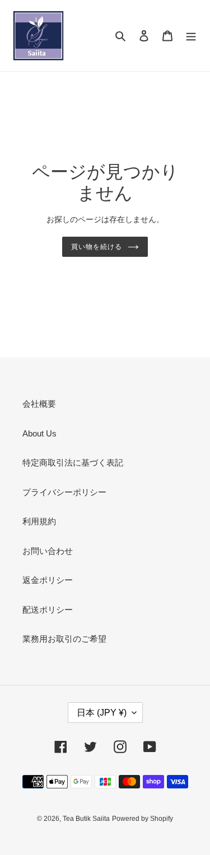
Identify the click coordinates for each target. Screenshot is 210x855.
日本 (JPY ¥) (102, 712)
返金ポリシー (47, 580)
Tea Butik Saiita (86, 819)
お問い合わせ (47, 551)
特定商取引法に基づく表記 (72, 462)
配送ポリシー (47, 609)
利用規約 (39, 521)
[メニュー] (191, 36)
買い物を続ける (96, 247)
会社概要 (39, 403)
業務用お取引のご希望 (64, 638)
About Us (39, 433)
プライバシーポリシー (64, 492)
